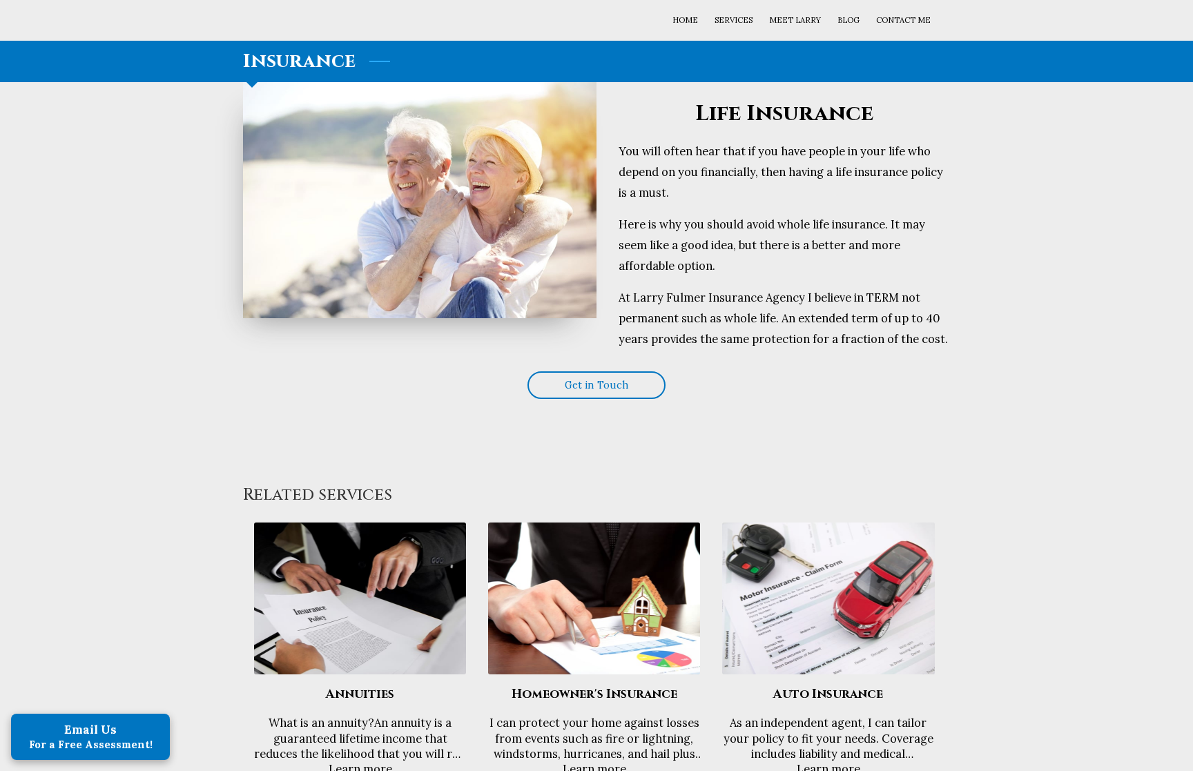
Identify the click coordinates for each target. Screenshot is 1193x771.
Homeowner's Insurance (594, 694)
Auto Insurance (828, 694)
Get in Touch (596, 385)
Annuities (360, 694)
